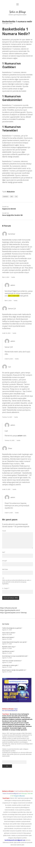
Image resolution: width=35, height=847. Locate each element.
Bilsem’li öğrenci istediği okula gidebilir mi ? (14, 670)
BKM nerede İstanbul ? (8, 637)
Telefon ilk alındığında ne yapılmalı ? (12, 628)
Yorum (4, 531)
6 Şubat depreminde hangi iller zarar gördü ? (14, 642)
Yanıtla (13, 277)
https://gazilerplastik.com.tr (10, 610)
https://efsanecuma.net (8, 608)
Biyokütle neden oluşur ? (9, 647)
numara (5, 196)
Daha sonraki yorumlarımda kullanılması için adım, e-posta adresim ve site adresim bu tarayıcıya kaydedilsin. (16, 582)
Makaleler (11, 192)
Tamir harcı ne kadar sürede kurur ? (12, 661)
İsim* (3, 552)
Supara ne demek (9, 209)
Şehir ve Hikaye (17, 12)
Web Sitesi (5, 569)
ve (16, 196)
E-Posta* (4, 561)
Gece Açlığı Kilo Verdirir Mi (12, 215)
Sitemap (24, 613)
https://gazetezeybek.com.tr (10, 613)
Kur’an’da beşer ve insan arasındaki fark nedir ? (15, 656)
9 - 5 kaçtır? (5, 588)
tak (11, 196)
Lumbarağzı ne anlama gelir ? (10, 665)
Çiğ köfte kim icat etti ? (8, 651)
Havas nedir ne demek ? (8, 633)
